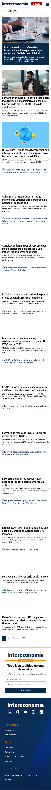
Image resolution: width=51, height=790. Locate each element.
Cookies (8, 761)
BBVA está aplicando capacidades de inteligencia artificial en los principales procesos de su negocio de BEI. (25, 161)
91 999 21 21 (10, 779)
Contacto (9, 747)
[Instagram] (33, 712)
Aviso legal (9, 752)
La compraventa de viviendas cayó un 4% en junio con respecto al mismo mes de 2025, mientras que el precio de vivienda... (25, 441)
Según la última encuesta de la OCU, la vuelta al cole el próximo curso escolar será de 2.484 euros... (23, 581)
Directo (36, 4)
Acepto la (20, 685)
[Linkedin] (41, 712)
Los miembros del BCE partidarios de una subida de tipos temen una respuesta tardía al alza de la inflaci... (25, 628)
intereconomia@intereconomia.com (21, 775)
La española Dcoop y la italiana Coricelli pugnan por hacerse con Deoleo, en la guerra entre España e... (23, 302)
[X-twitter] (10, 712)
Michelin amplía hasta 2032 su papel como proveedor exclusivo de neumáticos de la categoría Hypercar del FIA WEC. (25, 350)
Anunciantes (10, 734)
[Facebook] (17, 712)
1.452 (22, 638)
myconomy (10, 730)
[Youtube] (25, 712)
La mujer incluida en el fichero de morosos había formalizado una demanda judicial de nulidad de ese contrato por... (23, 257)
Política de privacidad (14, 756)
